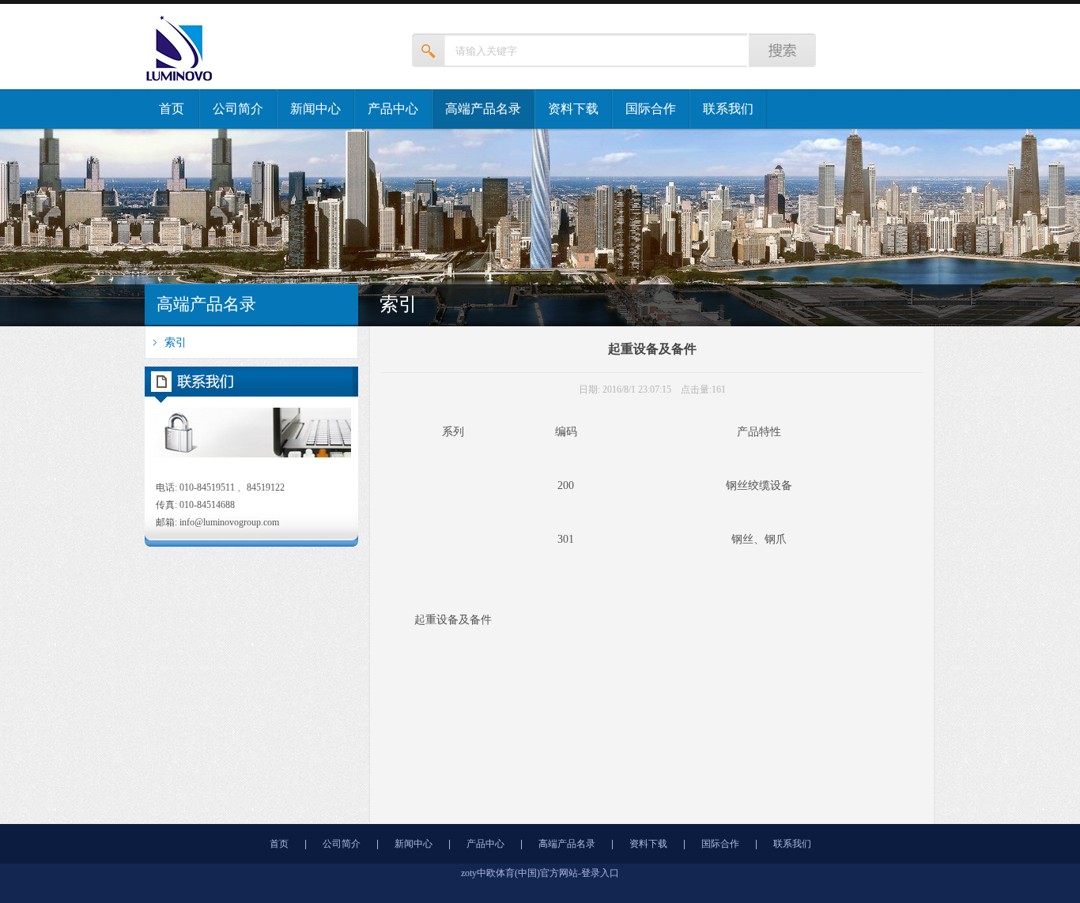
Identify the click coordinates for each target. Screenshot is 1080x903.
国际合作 (650, 108)
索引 (175, 342)
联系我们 (728, 108)
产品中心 (393, 108)
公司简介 (238, 108)
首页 (171, 108)
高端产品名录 (483, 108)
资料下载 (573, 108)
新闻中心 (315, 108)
